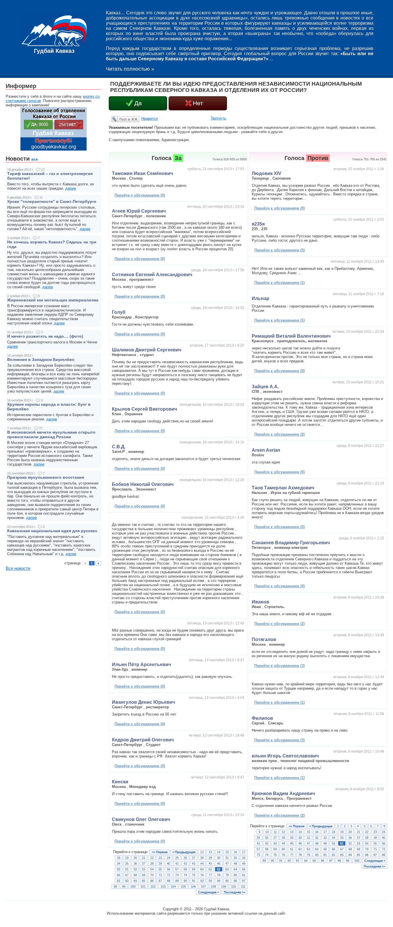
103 (163, 886)
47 (227, 863)
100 (133, 886)
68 (135, 875)
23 (160, 857)
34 (118, 863)
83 (127, 880)
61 (210, 869)
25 (177, 857)
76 (202, 875)
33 (243, 857)
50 (118, 869)
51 (127, 869)
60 (202, 869)
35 (127, 863)
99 (123, 886)
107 (203, 886)
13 (210, 852)
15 (227, 852)
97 (243, 880)
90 (185, 880)
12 (202, 852)
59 (193, 869)
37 (143, 863)
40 (168, 863)
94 (218, 880)
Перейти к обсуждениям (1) (279, 282)
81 (243, 875)
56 (168, 869)
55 (160, 869)
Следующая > (208, 892)
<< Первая (159, 852)
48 (235, 863)
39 (160, 863)
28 (202, 857)
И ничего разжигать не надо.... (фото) (45, 336)
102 (153, 886)
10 (267, 832)
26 (185, 857)
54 (152, 869)
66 (118, 875)
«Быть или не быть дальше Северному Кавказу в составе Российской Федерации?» (239, 56)
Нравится (149, 118)
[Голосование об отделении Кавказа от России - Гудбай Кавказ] (53, 149)
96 (235, 880)
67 (127, 875)
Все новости (18, 568)
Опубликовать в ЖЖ (118, 119)
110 (233, 886)
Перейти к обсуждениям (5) (279, 250)
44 (202, 863)
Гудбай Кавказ (54, 51)
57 (177, 869)
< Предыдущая (183, 852)
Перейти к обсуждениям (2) (279, 434)
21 (143, 857)
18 (118, 857)
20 (135, 857)
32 (235, 857)
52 (135, 869)
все (34, 159)
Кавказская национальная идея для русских (52, 530)
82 (118, 880)
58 (185, 869)
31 (227, 857)
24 (168, 857)
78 (218, 875)
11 (275, 832)
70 (152, 875)
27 (193, 857)
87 (160, 880)
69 (143, 875)
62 (218, 869)
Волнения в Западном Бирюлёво (41, 359)
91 (193, 880)
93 (210, 880)
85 (143, 880)
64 (235, 869)
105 (183, 886)
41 (177, 863)
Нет (198, 103)
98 (115, 886)
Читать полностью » (130, 69)
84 (135, 880)
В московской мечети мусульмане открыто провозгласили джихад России (51, 434)
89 (177, 880)
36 (135, 863)
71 (160, 875)
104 (173, 886)
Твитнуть (218, 118)
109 (223, 886)
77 (210, 875)
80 (235, 875)
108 (213, 886)
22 (152, 857)
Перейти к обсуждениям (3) (279, 665)
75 (193, 875)
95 (227, 880)
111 (243, 886)
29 (210, 857)
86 (152, 880)
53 (143, 869)
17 (243, 852)
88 (168, 880)
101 (143, 886)
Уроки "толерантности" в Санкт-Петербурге (51, 201)
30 (218, 857)
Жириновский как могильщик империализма (52, 300)
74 (185, 875)
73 (177, 875)
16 (235, 852)
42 (185, 863)
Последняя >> (234, 892)
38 (152, 863)
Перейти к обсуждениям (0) (140, 195)
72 (168, 875)
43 (193, 863)
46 (218, 863)
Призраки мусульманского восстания (45, 477)
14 (218, 852)
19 (127, 857)
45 (210, 863)
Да (138, 103)
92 (202, 880)
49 (243, 863)
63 (227, 869)
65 (243, 869)
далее (70, 188)
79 (227, 875)
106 (193, 886)
